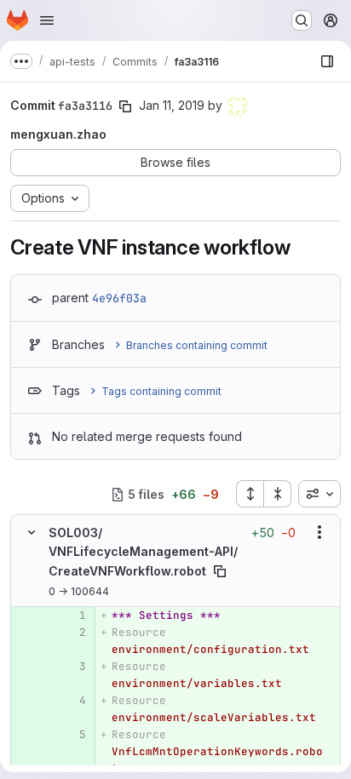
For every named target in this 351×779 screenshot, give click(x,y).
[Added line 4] (71, 700)
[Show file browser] (327, 61)
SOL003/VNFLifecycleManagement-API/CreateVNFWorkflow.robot (143, 551)
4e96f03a (119, 298)
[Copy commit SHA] (125, 106)
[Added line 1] (71, 615)
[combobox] (319, 493)
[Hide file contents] (31, 532)
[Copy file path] (220, 571)
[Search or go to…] (301, 20)
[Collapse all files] (277, 493)
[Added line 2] (71, 632)
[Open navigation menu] (46, 20)
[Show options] (319, 532)
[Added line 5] (71, 734)
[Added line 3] (71, 666)
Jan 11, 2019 (171, 105)
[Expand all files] (249, 493)
